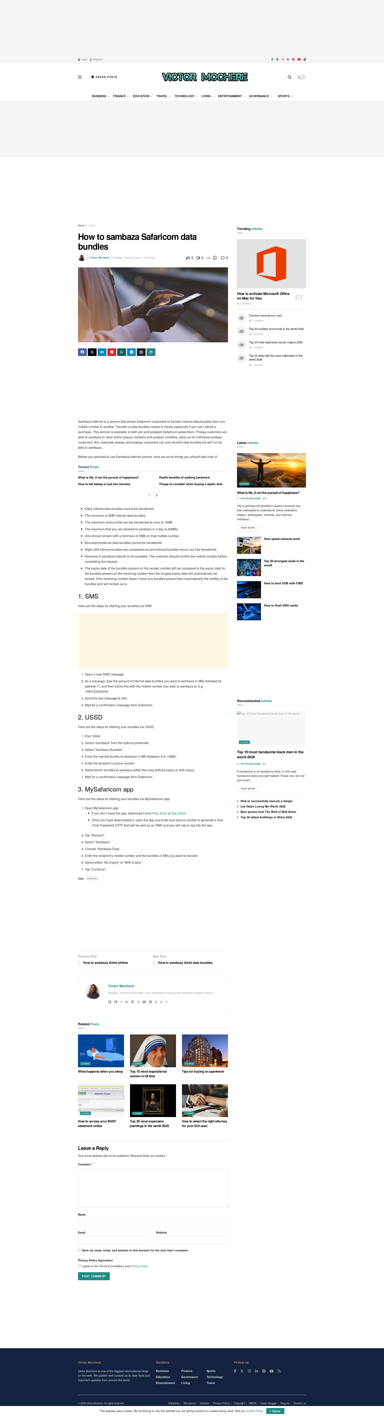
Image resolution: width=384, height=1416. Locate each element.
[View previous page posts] (149, 495)
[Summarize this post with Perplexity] (151, 352)
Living (206, 96)
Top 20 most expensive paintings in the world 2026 (149, 1123)
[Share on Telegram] (131, 352)
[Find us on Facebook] (272, 59)
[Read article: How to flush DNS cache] (249, 612)
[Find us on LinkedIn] (288, 59)
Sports (283, 96)
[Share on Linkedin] (102, 352)
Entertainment (230, 96)
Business (99, 96)
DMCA (252, 1403)
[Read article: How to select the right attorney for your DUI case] (205, 1100)
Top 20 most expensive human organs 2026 (276, 342)
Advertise (173, 1403)
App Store (178, 813)
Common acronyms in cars (265, 315)
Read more (250, 527)
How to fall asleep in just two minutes (104, 484)
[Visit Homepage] (205, 77)
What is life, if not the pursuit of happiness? (108, 477)
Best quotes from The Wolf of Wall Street (268, 812)
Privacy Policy (139, 1266)
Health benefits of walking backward (184, 477)
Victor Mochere (99, 257)
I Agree (275, 1411)
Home (81, 225)
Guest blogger (268, 1403)
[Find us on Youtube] (299, 59)
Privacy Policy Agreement (95, 1260)
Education (141, 96)
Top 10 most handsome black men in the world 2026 (270, 754)
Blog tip (285, 1403)
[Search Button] (289, 77)
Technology (184, 96)
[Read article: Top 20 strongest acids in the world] (249, 567)
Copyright (239, 1403)
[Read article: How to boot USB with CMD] (249, 589)
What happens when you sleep (100, 1071)
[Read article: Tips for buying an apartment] (205, 1050)
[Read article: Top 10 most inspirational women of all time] (153, 1050)
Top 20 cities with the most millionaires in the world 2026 (276, 358)
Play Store (159, 813)
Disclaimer (189, 1403)
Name (82, 1214)
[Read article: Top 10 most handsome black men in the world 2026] (271, 728)
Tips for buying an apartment (203, 1071)
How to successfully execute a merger (267, 801)
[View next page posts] (157, 495)
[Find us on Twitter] (277, 59)
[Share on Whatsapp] (121, 352)
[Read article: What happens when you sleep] (101, 1050)
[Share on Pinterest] (111, 352)
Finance (119, 96)
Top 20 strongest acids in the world (284, 563)
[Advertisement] (192, 28)
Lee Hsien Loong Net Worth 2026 (263, 806)
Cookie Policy (254, 1411)
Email (81, 1232)
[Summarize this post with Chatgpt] (141, 352)
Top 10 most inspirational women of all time (148, 1073)
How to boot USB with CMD (283, 583)
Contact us (299, 1403)
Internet (92, 878)
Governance (259, 96)
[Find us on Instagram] (283, 59)
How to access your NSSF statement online (97, 1123)
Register (97, 59)
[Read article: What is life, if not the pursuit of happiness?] (271, 470)
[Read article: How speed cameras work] (249, 545)
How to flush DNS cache (281, 605)
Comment (86, 1164)
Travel (161, 96)
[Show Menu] (80, 77)
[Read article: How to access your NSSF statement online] (101, 1100)
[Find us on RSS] (279, 1371)
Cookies (204, 1403)
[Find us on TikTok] (305, 59)
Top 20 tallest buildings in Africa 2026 (266, 817)
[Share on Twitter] (92, 352)
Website (161, 1232)
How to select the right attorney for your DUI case (204, 1123)
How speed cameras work (282, 539)
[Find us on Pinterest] (293, 59)
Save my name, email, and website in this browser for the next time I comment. (135, 1250)
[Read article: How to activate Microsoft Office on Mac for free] (271, 264)
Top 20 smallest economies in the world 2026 (276, 329)
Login (84, 59)
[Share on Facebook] (82, 352)
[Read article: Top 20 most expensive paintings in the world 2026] (153, 1100)
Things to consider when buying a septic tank (190, 484)
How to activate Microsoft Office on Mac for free (263, 296)
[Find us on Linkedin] (256, 1371)
